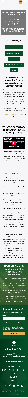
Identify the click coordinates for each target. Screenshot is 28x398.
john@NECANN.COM (17, 114)
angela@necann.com (19, 356)
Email (4, 315)
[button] (20, 2)
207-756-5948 (6, 114)
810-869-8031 (7, 356)
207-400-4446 (8, 361)
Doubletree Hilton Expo (13, 22)
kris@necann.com (19, 361)
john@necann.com (18, 355)
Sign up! (14, 333)
